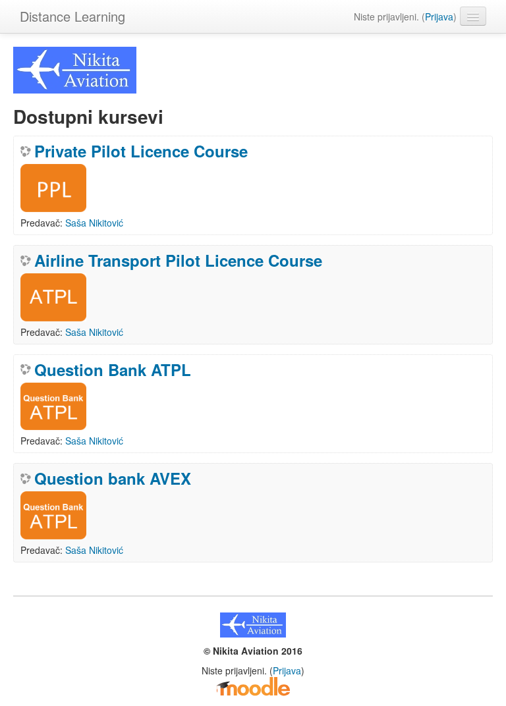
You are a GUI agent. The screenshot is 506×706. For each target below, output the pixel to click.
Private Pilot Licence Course (141, 151)
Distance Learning (72, 16)
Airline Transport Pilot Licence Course (178, 260)
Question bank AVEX (112, 478)
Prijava (439, 16)
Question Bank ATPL (112, 369)
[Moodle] (253, 685)
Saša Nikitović (94, 222)
